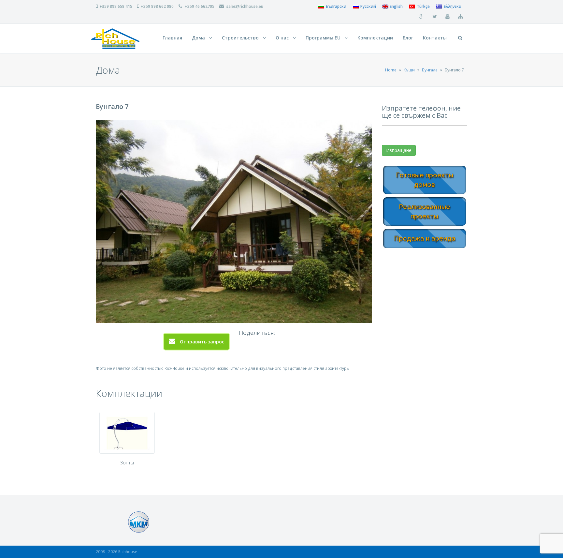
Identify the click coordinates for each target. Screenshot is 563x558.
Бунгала (430, 70)
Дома (200, 38)
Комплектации (375, 38)
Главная (172, 38)
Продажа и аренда (424, 238)
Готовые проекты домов (424, 180)
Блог (408, 38)
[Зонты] (127, 433)
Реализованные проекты (424, 211)
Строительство (241, 38)
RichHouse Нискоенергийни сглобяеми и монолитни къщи (115, 38)
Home (391, 70)
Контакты (435, 38)
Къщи (409, 70)
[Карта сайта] (460, 16)
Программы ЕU (324, 38)
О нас (283, 38)
